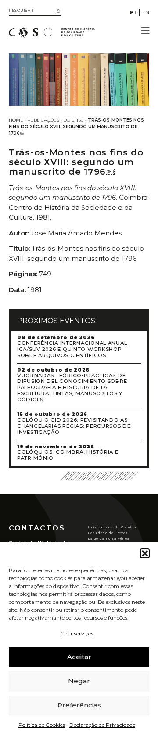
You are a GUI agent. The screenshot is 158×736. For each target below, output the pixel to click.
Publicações (43, 120)
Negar (79, 681)
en (145, 12)
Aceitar (79, 657)
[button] (144, 553)
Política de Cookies (41, 725)
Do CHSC (73, 120)
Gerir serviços (76, 633)
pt (134, 12)
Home (16, 120)
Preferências (79, 705)
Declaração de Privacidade (102, 725)
